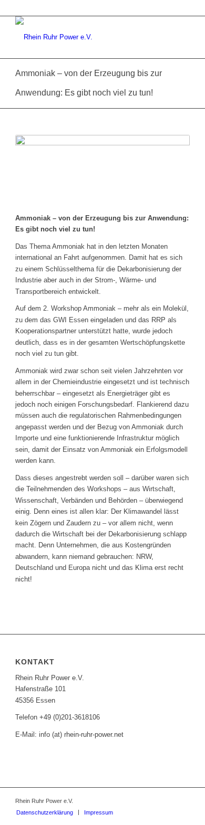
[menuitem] (44, 812)
